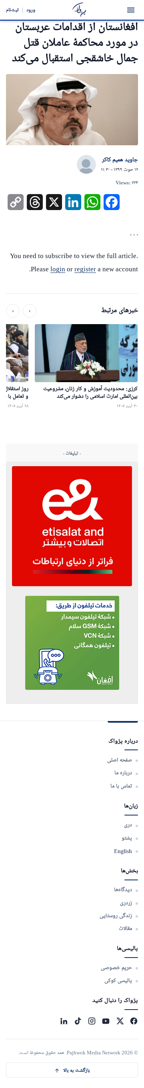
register (85, 269)
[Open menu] (131, 10)
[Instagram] (92, 1021)
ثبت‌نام (12, 9)
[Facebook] (134, 1021)
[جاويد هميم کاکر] (86, 164)
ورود (30, 9)
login (57, 269)
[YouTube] (106, 1021)
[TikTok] (78, 1021)
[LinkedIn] (64, 1021)
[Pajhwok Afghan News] (79, 10)
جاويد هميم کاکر (120, 160)
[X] (120, 1021)
